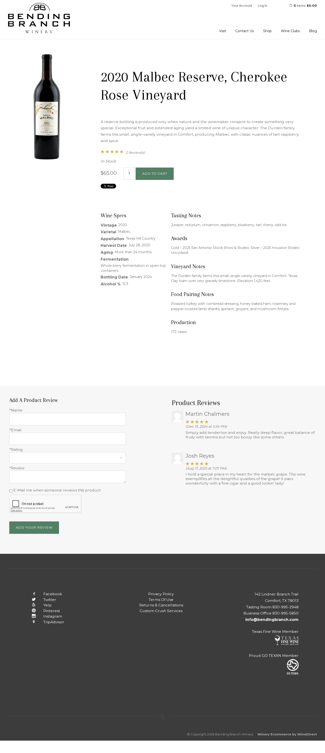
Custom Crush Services (161, 611)
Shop (267, 31)
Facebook (52, 594)
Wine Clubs (290, 31)
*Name (15, 410)
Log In (262, 5)
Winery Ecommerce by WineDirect (287, 734)
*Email (15, 430)
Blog (313, 31)
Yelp (47, 605)
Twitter (49, 599)
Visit (222, 31)
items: (305, 5)
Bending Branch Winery (39, 19)
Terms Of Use (161, 599)
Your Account (241, 5)
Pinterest (51, 611)
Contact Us (244, 31)
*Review (17, 468)
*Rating (16, 449)
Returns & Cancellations (161, 605)
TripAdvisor (53, 622)
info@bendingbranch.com (272, 619)
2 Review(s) (135, 152)
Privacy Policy (161, 594)
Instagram (52, 616)
